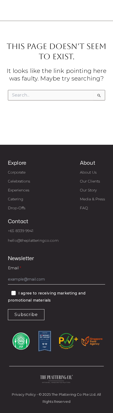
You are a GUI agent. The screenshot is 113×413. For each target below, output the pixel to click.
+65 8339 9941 (20, 230)
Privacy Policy (24, 394)
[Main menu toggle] (102, 10)
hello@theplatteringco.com (33, 240)
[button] (16, 172)
